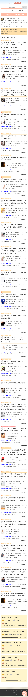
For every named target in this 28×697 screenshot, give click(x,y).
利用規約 (12, 690)
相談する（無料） (25, 695)
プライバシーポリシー (20, 690)
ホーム (3, 690)
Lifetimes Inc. (13, 694)
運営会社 (7, 690)
